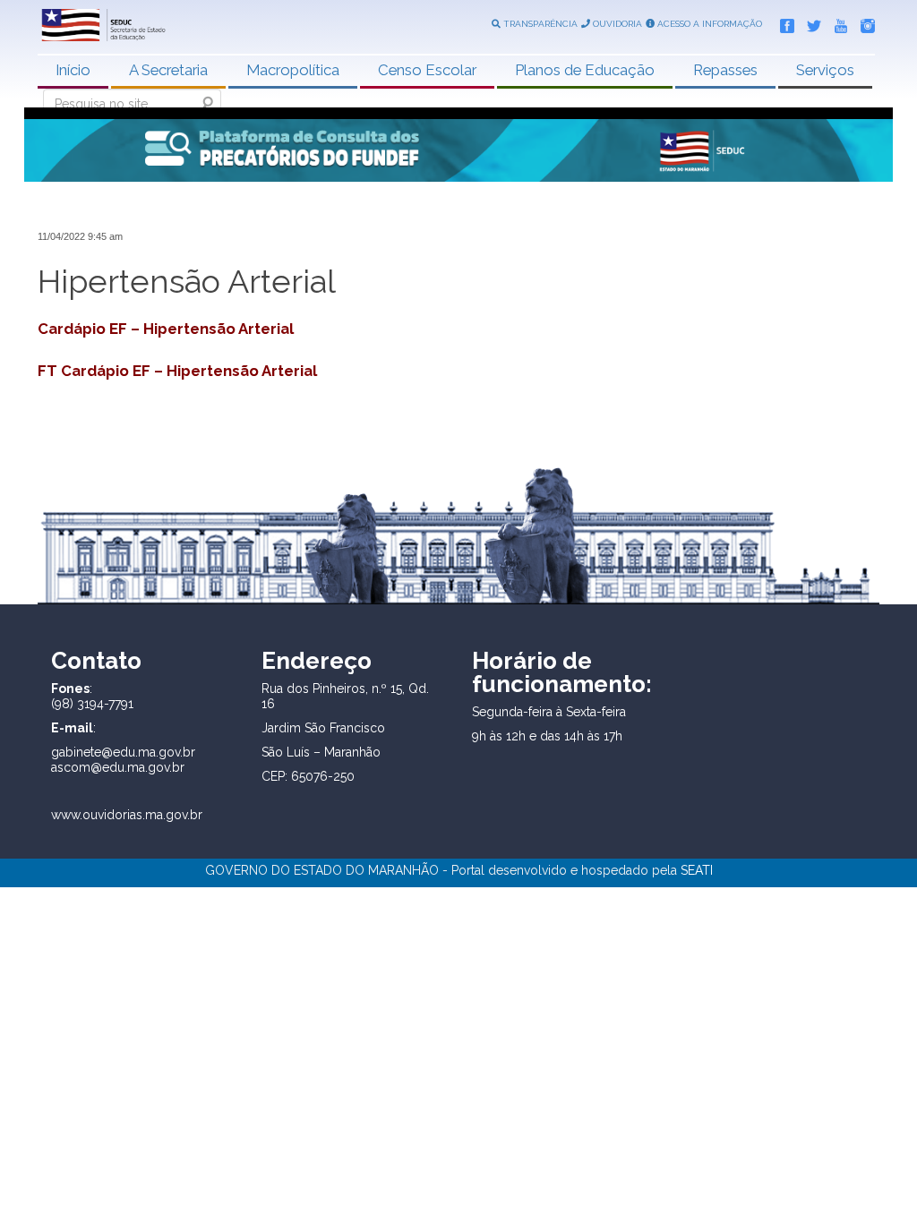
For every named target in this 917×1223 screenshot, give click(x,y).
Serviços (825, 70)
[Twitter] (809, 22)
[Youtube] (836, 22)
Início (73, 70)
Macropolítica (292, 70)
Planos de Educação (585, 70)
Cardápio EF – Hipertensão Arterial (166, 329)
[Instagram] (863, 22)
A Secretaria (168, 70)
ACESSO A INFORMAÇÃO (708, 24)
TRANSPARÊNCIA (539, 24)
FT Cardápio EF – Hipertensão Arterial (177, 371)
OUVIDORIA (616, 24)
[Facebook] (782, 22)
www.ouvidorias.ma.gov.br (126, 815)
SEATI (697, 870)
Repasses (725, 70)
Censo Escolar (427, 70)
